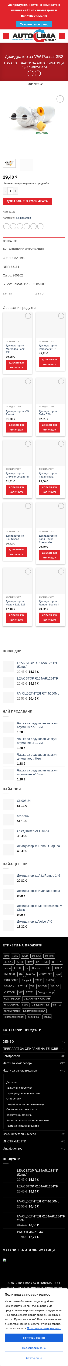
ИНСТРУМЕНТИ (14, 1141)
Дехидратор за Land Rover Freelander (48, 539)
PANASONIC (11, 980)
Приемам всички (34, 1337)
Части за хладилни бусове (22, 1125)
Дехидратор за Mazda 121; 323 (15, 603)
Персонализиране (34, 1347)
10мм (15, 955)
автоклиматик (12, 1010)
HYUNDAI (9, 974)
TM (32, 986)
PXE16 (50, 980)
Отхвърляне (34, 1357)
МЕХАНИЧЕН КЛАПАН (36, 998)
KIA (21, 974)
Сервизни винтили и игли (22, 1109)
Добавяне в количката (27, 201)
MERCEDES (46, 974)
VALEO (55, 986)
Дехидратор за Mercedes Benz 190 (15, 349)
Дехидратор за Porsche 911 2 (48, 347)
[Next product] (30, 73)
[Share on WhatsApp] (6, 226)
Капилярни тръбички (19, 1087)
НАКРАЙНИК (11, 1004)
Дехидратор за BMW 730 (48, 413)
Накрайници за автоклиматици (25, 1103)
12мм (25, 955)
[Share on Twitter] (20, 226)
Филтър (57, 1004)
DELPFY (57, 962)
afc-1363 (36, 955)
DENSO (8, 1041)
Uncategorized (12, 1148)
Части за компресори (17, 1063)
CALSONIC (42, 962)
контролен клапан (14, 1016)
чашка (47, 1016)
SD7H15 (22, 986)
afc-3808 (49, 955)
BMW (29, 962)
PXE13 (38, 980)
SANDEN (9, 986)
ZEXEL (30, 992)
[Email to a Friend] (27, 226)
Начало (10, 63)
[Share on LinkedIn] (40, 226)
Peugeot (26, 980)
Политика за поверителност (44, 1328)
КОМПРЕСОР (12, 998)
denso (7, 968)
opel (58, 974)
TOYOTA (43, 986)
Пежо (25, 1004)
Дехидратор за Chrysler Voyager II (17, 475)
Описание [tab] (10, 241)
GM (27, 968)
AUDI (20, 962)
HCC (47, 968)
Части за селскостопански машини (27, 1120)
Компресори (11, 1056)
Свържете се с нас (34, 24)
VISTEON (9, 992)
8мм (6, 955)
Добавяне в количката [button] (16, 365)
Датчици (11, 1082)
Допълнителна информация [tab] (23, 248)
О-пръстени (13, 1098)
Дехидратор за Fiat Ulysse (15, 537)
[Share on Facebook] (13, 226)
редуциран (34, 1016)
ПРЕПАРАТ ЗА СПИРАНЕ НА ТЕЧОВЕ (30, 1048)
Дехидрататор (46, 992)
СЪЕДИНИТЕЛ (40, 1004)
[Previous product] (38, 73)
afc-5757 (8, 962)
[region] (34, 1327)
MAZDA (30, 974)
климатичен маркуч (34, 1010)
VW (20, 992)
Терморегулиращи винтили (23, 1093)
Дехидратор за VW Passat (17, 413)
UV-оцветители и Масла (19, 1134)
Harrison (36, 968)
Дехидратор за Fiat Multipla (48, 475)
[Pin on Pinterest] (33, 226)
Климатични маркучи (19, 1114)
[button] (6, 36)
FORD (17, 968)
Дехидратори (35, 66)
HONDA (57, 968)
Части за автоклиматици (42, 63)
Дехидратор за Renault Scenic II (49, 603)
